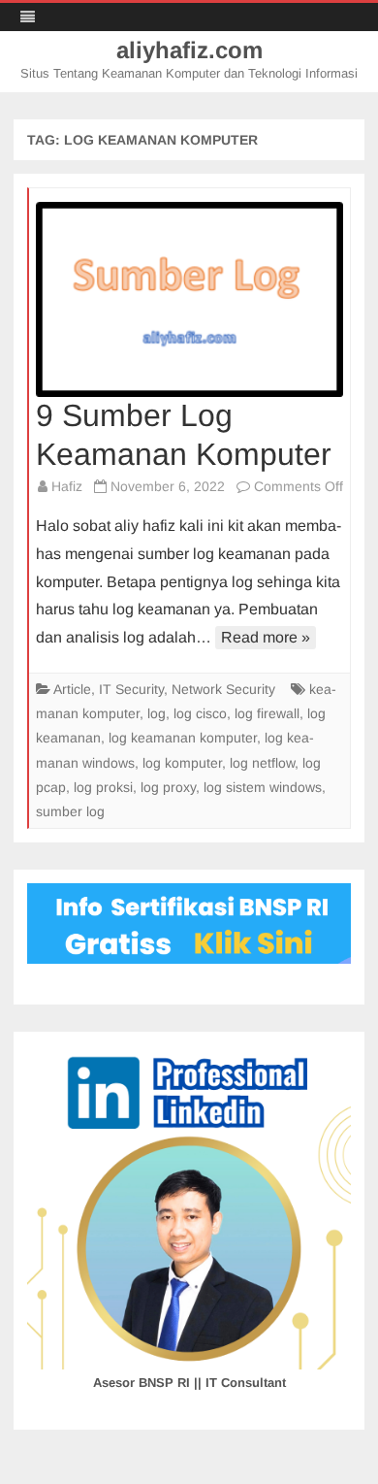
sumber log (70, 811)
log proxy (168, 787)
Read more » (265, 637)
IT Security (131, 689)
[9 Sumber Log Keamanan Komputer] (189, 299)
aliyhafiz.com (189, 50)
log (156, 713)
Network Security (223, 689)
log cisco (200, 713)
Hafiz (66, 486)
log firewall (267, 713)
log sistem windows (263, 787)
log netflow (262, 763)
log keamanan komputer (183, 737)
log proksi (103, 787)
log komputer (182, 763)
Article (72, 689)
